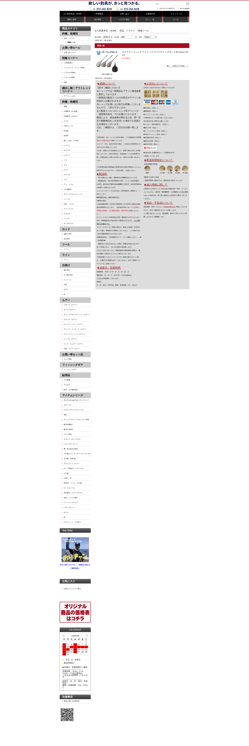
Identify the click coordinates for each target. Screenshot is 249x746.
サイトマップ (176, 14)
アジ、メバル (68, 184)
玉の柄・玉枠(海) (70, 459)
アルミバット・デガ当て (72, 522)
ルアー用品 (68, 434)
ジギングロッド (69, 507)
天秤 (65, 285)
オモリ (66, 289)
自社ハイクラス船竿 (71, 498)
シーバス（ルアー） (71, 339)
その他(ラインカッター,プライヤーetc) (77, 454)
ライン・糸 (149, 19)
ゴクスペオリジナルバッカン (74, 410)
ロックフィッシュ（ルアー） (74, 324)
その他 (66, 473)
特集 (65, 82)
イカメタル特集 (69, 77)
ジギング (67, 155)
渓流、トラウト (127, 30)
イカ (65, 160)
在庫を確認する (107, 74)
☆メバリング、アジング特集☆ (75, 68)
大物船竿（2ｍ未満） (71, 111)
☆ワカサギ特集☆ (70, 72)
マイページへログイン (167, 8)
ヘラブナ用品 (123, 19)
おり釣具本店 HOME (73, 14)
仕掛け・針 (68, 478)
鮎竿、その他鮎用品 (71, 390)
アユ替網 (67, 380)
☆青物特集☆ (68, 63)
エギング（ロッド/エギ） (72, 439)
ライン (66, 260)
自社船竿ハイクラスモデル (73, 493)
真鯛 (65, 106)
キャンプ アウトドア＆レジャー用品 (76, 419)
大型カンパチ (68, 126)
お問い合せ (124, 14)
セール (66, 512)
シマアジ (67, 145)
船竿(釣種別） (69, 424)
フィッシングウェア (71, 502)
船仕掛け (67, 270)
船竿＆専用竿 (68, 429)
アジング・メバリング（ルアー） (75, 329)
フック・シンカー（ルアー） (74, 344)
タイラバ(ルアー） (70, 310)
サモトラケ (68, 405)
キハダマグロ (68, 223)
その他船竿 (68, 189)
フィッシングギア (70, 369)
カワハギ (67, 175)
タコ (65, 165)
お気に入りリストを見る (72, 589)
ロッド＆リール (69, 488)
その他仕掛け (68, 275)
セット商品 (68, 359)
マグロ (66, 121)
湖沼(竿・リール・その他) (73, 483)
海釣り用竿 (71, 19)
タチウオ (67, 150)
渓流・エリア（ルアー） (72, 349)
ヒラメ (66, 170)
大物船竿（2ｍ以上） (71, 116)
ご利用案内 (98, 14)
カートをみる (184, 8)
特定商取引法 (170, 207)
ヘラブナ (67, 219)
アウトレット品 (69, 96)
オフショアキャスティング (73, 194)
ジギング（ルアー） (71, 305)
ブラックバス (68, 209)
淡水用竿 (97, 19)
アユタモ (67, 385)
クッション (68, 280)
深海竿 (66, 136)
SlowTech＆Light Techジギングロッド (76, 400)
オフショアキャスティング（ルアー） (77, 314)
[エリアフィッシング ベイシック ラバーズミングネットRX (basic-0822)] (107, 71)
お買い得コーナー (70, 52)
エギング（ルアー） (71, 319)
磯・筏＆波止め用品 (71, 449)
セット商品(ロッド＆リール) (74, 468)
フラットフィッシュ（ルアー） (75, 334)
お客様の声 (150, 14)
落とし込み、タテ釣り (71, 140)
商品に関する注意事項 (71, 701)
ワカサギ (67, 214)
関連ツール (71, 42)
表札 (65, 415)
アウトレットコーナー (71, 463)
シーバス (67, 199)
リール (175, 19)
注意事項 (67, 696)
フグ (65, 180)
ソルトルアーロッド (71, 444)
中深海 (66, 131)
